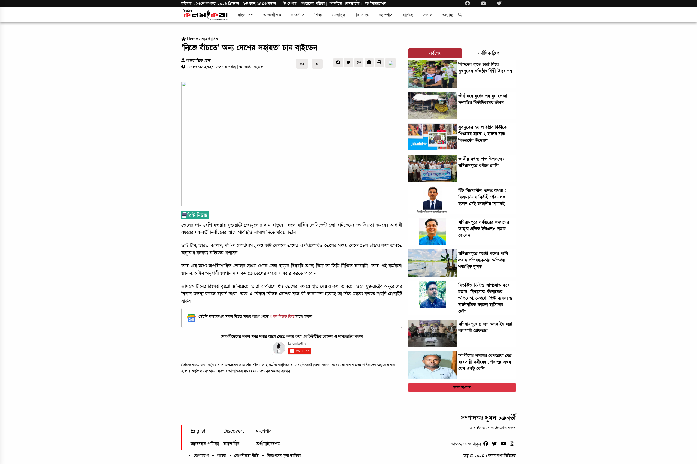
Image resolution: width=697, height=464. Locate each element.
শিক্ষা (318, 15)
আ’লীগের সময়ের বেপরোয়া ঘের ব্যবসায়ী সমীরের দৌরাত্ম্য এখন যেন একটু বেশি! (484, 362)
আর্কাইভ (336, 3)
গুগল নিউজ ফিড (282, 316)
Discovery (234, 431)
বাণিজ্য (408, 15)
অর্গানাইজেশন (375, 3)
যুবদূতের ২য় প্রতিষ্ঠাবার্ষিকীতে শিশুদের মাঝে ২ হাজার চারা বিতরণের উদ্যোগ (482, 133)
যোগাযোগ (201, 455)
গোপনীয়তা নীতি (246, 455)
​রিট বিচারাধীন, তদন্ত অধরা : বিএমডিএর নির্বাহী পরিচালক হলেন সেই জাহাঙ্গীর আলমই (482, 197)
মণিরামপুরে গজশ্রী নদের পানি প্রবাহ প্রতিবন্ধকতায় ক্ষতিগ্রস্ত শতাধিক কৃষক (483, 260)
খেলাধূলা (339, 15)
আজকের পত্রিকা (205, 444)
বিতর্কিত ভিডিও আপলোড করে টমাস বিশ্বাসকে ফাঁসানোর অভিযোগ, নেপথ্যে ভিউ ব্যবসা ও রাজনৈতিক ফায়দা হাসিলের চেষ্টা (485, 298)
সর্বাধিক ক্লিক (489, 53)
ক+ (302, 64)
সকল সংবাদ (462, 387)
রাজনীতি (298, 15)
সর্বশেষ (435, 53)
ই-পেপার (290, 3)
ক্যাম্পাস (386, 15)
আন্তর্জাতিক (272, 15)
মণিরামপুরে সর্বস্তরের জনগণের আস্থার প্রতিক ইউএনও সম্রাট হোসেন (483, 228)
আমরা (221, 455)
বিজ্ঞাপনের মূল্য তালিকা (284, 455)
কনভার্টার (353, 3)
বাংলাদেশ (245, 15)
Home (192, 39)
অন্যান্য (447, 15)
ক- (317, 64)
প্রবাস (427, 15)
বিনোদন (362, 15)
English (199, 431)
